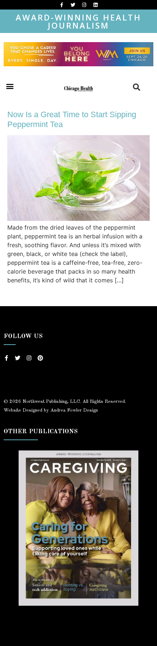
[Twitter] (73, 5)
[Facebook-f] (61, 5)
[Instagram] (84, 5)
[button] (10, 86)
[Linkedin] (95, 5)
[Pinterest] (40, 358)
